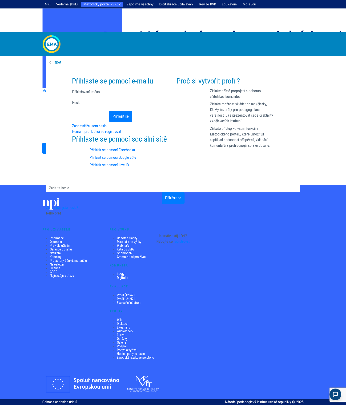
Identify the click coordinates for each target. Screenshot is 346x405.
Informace (57, 238)
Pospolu (122, 346)
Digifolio (122, 278)
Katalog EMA (125, 249)
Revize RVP (207, 4)
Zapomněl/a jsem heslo (89, 126)
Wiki (119, 320)
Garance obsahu (61, 249)
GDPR (53, 272)
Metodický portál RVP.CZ (102, 4)
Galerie (121, 342)
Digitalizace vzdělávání (176, 4)
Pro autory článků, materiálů (68, 260)
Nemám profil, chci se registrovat (96, 131)
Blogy (120, 274)
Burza (121, 335)
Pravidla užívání (60, 245)
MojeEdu (249, 4)
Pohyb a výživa (127, 350)
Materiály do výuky (129, 242)
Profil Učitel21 (126, 299)
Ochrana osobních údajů (59, 402)
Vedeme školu (67, 4)
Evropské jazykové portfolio (135, 357)
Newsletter (57, 264)
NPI (48, 4)
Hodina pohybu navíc (131, 354)
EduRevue (229, 4)
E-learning (123, 327)
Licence (55, 268)
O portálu (56, 242)
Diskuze (122, 324)
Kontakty (55, 257)
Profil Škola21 (126, 295)
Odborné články (127, 238)
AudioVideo (125, 331)
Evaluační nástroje (129, 303)
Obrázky (122, 339)
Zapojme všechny (139, 4)
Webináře (123, 245)
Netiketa (55, 253)
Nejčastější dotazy (62, 276)
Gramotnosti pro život (131, 257)
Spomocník (124, 253)
